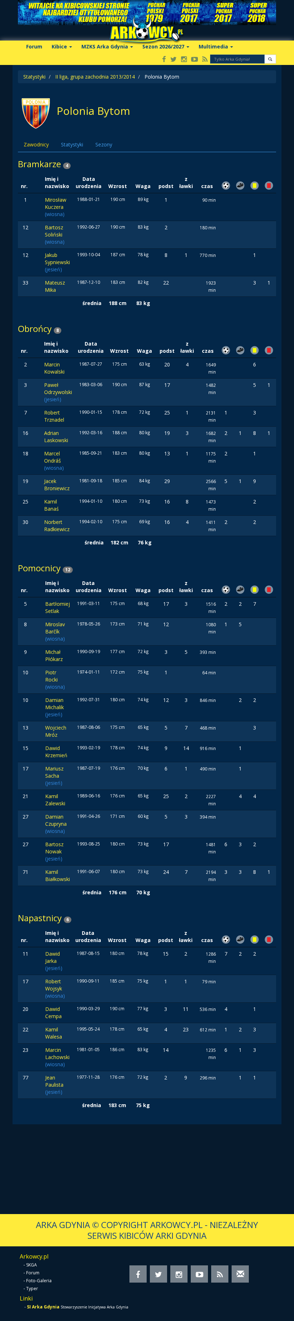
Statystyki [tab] (72, 144)
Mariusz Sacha (54, 772)
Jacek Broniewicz (57, 485)
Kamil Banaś (51, 505)
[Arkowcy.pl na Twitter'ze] (173, 59)
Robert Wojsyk (53, 985)
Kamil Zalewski (55, 800)
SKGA (31, 1265)
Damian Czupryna (56, 820)
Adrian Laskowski (56, 437)
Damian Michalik (54, 704)
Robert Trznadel (54, 416)
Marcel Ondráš (52, 457)
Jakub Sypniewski (57, 259)
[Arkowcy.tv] (194, 59)
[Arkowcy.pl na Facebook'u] (164, 59)
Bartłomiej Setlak (57, 607)
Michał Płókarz (54, 655)
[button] (270, 59)
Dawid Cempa (53, 1013)
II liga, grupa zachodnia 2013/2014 (95, 76)
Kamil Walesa (53, 1033)
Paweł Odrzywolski (58, 388)
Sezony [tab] (103, 144)
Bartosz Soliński (54, 231)
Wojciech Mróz (55, 731)
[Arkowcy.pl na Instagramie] (184, 59)
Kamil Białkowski (57, 875)
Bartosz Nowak (54, 848)
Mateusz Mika (55, 286)
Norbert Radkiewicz (57, 526)
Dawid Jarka (52, 957)
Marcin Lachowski (57, 1053)
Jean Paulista (54, 1081)
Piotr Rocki (51, 676)
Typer (32, 1288)
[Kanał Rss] (205, 59)
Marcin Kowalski (54, 368)
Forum (34, 46)
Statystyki (34, 76)
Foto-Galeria (39, 1281)
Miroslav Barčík (55, 628)
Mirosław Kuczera (55, 203)
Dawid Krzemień (56, 752)
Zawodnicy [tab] (36, 144)
